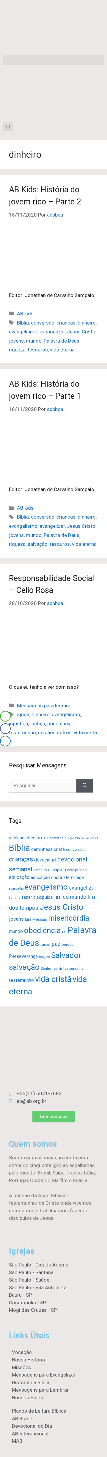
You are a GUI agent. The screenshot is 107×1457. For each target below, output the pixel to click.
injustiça (18, 724)
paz (56, 944)
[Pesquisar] (84, 786)
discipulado (77, 870)
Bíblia (23, 323)
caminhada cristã (48, 849)
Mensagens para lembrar (44, 706)
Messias (39, 919)
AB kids (25, 314)
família (15, 898)
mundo (34, 341)
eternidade (73, 877)
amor (42, 837)
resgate (44, 957)
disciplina (57, 869)
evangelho (16, 888)
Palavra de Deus (61, 341)
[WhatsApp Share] (5, 716)
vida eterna (62, 350)
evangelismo (23, 332)
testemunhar (74, 969)
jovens (16, 341)
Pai (64, 932)
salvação (38, 544)
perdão (68, 945)
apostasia (58, 838)
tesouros (38, 350)
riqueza (17, 350)
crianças (65, 323)
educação (19, 877)
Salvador (66, 955)
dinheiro (87, 323)
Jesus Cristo (81, 332)
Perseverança (23, 956)
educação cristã (46, 877)
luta (28, 919)
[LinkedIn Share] (5, 741)
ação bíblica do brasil (83, 838)
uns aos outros (55, 732)
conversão (42, 323)
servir (58, 969)
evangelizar (52, 332)
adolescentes (22, 837)
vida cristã (85, 732)
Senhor (47, 969)
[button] (53, 60)
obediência (59, 724)
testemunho (22, 732)
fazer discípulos (37, 897)
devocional (45, 860)
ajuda (23, 714)
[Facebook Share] (5, 728)
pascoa (45, 945)
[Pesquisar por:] (42, 786)
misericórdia (68, 918)
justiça (37, 724)
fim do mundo (70, 897)
